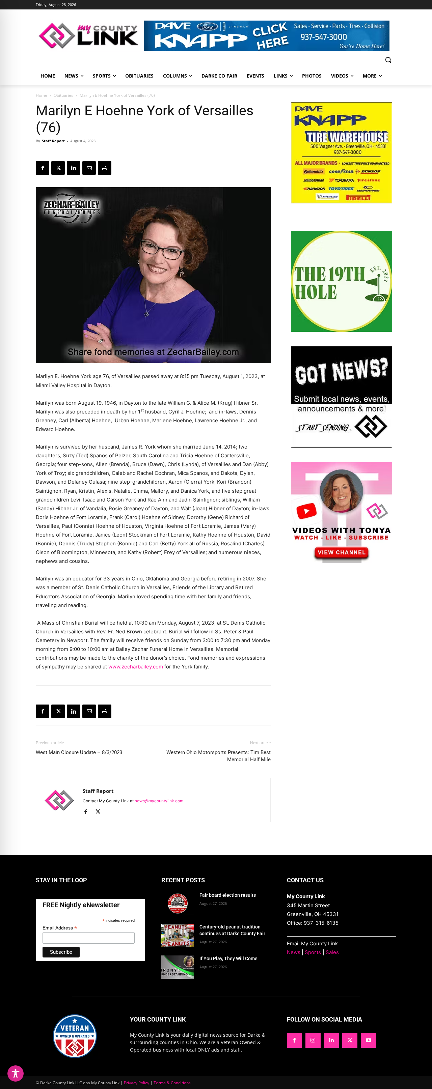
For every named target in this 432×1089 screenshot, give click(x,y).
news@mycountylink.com (159, 800)
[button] (388, 60)
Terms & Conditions (172, 1083)
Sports (313, 952)
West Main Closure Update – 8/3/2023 (79, 752)
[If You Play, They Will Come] (177, 966)
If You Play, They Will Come (228, 958)
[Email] (89, 168)
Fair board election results (227, 895)
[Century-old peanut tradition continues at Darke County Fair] (177, 935)
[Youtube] (368, 1040)
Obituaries (63, 95)
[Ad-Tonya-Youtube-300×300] (341, 561)
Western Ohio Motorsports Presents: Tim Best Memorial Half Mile (218, 756)
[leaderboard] (270, 36)
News (293, 952)
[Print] (104, 168)
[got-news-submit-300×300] (341, 445)
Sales (332, 952)
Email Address (60, 928)
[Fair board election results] (177, 903)
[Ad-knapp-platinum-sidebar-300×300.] (341, 201)
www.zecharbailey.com (135, 666)
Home (41, 95)
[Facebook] (42, 168)
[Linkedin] (73, 168)
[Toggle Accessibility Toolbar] (15, 1073)
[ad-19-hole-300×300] (341, 330)
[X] (58, 168)
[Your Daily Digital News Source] (90, 36)
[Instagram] (313, 1040)
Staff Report (53, 140)
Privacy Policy (136, 1083)
